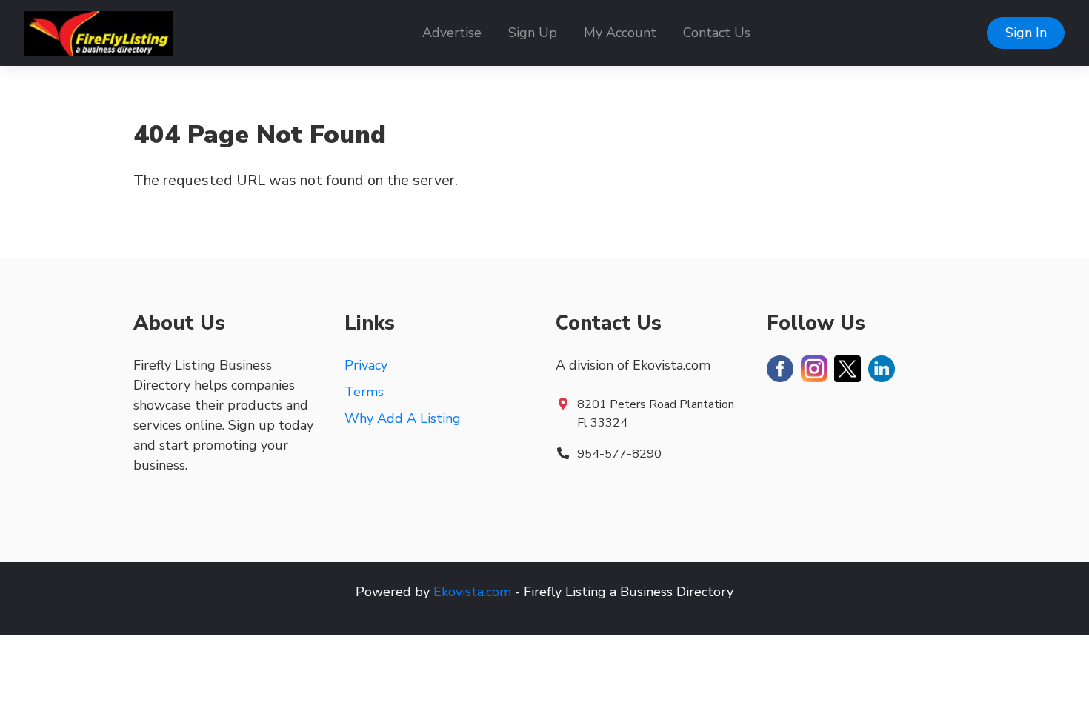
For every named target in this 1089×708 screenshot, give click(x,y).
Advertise (452, 32)
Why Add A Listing (402, 418)
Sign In (1026, 32)
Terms (364, 392)
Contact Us (716, 32)
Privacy (365, 365)
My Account (620, 32)
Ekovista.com (472, 592)
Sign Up (532, 32)
